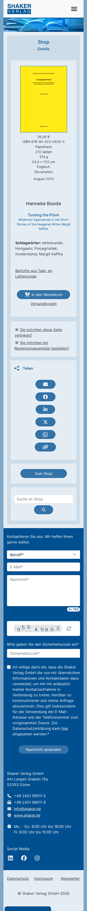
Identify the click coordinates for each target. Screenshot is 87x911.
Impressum (43, 878)
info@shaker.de (27, 808)
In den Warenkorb (47, 294)
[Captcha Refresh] (69, 628)
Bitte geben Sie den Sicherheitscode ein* (43, 644)
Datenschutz (18, 878)
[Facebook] (23, 858)
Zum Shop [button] (43, 473)
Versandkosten (44, 303)
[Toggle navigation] (74, 9)
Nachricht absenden (43, 749)
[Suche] (43, 509)
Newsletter (70, 878)
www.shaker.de (27, 815)
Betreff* (17, 555)
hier (65, 728)
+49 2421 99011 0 (30, 795)
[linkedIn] (10, 858)
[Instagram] (37, 858)
